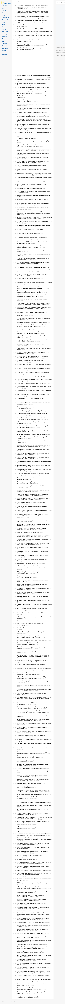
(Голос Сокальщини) (21, 158)
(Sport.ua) (45, 112)
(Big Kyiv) (19, 450)
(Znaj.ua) (24, 442)
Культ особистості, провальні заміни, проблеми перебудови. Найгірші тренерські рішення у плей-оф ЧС (33, 707)
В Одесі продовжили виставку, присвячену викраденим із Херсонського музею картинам (32, 137)
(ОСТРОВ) (43, 637)
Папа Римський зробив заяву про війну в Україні (30, 383)
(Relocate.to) (30, 521)
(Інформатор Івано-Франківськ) (24, 857)
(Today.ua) (19, 366)
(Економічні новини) (26, 540)
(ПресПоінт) (44, 888)
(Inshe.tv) (47, 304)
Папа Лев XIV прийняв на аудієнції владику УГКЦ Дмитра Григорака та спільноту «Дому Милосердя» (32, 494)
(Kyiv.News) (19, 977)
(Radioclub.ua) (20, 745)
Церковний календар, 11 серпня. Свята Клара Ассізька (32, 322)
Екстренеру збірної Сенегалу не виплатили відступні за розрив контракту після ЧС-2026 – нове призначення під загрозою (34, 655)
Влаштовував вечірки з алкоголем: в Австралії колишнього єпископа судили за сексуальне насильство (33, 268)
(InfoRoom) (31, 602)
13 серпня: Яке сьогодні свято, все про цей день (30, 278)
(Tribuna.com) (42, 247)
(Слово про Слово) (27, 423)
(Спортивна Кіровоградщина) (42, 116)
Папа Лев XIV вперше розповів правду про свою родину (32, 627)
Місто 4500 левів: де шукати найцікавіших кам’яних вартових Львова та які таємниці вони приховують (33, 76)
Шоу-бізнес (5, 31)
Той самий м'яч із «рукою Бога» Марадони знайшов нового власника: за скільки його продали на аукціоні (33, 17)
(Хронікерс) (26, 186)
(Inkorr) (22, 337)
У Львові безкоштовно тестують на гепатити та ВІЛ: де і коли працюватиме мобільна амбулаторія (33, 677)
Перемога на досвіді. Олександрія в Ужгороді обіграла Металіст (34, 221)
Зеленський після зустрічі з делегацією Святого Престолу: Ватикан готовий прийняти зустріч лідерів (33, 908)
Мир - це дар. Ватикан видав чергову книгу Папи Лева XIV (33, 809)
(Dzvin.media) (25, 315)
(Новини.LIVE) (29, 41)
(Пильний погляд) (46, 863)
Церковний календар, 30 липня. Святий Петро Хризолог (32, 640)
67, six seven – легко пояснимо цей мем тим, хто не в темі (32, 547)
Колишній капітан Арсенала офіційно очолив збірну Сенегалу (33, 153)
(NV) (26, 37)
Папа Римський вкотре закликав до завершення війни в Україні (34, 386)
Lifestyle (4, 43)
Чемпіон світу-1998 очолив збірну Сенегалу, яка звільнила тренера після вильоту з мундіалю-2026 (33, 162)
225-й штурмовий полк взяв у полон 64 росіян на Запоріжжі (33, 882)
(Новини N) (22, 197)
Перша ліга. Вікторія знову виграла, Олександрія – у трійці (33, 141)
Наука (3, 22)
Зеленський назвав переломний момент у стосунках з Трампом (34, 771)
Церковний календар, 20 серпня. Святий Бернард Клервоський (34, 132)
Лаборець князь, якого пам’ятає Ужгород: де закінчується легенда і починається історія (33, 968)
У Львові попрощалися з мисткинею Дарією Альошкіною (32, 157)
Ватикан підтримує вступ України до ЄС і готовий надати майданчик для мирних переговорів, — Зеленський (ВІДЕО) (33, 913)
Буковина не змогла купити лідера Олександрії (30, 112)
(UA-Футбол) (43, 708)
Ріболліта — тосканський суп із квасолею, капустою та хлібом (34, 743)
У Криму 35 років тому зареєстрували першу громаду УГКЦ (33, 108)
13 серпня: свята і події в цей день (26, 271)
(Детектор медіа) (35, 467)
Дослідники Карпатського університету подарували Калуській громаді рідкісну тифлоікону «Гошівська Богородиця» (34, 834)
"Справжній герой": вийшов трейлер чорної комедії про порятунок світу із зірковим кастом (32, 673)
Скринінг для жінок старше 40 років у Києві (28, 329)
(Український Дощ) (21, 876)
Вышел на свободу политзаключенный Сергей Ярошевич (32, 551)
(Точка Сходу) (20, 840)
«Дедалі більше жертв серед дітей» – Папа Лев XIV (31, 376)
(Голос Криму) (20, 109)
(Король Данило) (40, 150)
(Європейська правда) (25, 392)
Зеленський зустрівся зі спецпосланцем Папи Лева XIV (32, 903)
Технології (5, 19)
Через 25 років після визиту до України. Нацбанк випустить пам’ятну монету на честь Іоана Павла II (33, 474)
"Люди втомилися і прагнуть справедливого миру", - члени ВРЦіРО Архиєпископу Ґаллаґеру (33, 895)
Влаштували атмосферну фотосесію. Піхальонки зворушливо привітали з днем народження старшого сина (34, 332)
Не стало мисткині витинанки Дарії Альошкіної (29, 188)
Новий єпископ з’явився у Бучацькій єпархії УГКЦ (30, 486)
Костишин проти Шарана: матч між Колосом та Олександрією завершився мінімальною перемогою (34, 980)
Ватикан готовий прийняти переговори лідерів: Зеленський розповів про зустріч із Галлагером (33, 919)
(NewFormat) (48, 377)
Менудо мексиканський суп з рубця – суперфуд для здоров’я (34, 805)
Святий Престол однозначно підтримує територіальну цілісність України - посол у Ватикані (32, 238)
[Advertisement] (32, 62)
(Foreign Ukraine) (45, 419)
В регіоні (4, 54)
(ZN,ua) (33, 101)
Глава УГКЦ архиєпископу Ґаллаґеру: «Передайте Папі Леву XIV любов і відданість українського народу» (33, 951)
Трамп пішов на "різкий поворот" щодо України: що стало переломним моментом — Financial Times (32, 661)
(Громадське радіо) (21, 633)
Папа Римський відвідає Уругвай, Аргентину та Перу (31, 502)
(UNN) (26, 26)
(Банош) (35, 968)
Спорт (4, 27)
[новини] (6, 2)
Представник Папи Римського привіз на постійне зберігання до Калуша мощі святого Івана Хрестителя (34, 874)
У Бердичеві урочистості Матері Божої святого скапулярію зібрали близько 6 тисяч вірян (33, 936)
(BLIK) (43, 18)
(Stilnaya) (43, 329)
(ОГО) (34, 737)
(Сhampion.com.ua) (27, 171)
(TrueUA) (40, 529)
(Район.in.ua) (20, 749)
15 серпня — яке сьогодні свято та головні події (30, 229)
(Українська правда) (46, 269)
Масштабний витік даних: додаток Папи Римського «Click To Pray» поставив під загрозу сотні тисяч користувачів (33, 711)
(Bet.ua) (29, 765)
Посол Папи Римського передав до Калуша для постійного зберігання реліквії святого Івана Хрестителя (33, 947)
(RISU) (37, 33)
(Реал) (45, 383)
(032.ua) (29, 704)
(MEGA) (48, 835)
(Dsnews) (19, 387)
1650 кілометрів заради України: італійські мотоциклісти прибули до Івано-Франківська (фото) (32, 295)
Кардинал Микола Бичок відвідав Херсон (28, 831)
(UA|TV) (25, 8)
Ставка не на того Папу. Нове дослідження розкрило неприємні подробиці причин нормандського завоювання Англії (34, 308)
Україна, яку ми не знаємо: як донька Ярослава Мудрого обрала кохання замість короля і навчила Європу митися (32, 11)
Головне (4, 5)
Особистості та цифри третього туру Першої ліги (30, 344)
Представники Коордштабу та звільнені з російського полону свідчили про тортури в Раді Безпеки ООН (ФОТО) (33, 303)
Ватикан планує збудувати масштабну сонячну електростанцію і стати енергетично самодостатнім (34, 32)
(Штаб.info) (25, 880)
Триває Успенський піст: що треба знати (28, 532)
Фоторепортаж (6, 38)
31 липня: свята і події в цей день (26, 621)
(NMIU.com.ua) (25, 926)
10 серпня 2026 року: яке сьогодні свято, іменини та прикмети (33, 364)
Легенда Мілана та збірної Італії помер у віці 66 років (31, 612)
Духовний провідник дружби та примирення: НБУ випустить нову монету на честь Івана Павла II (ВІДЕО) (33, 445)
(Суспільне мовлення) (37, 93)
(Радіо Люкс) (20, 14)
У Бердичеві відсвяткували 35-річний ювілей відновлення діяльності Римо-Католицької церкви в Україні (32, 515)
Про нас (57, 48)
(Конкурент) (38, 544)
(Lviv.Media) (23, 319)
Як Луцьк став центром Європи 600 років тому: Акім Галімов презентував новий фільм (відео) (33, 544)
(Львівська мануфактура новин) (32, 341)
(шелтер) (19, 686)
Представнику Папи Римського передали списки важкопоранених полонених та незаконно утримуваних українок (34, 838)
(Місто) (41, 146)
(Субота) (32, 353)
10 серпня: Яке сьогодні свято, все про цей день (30, 360)
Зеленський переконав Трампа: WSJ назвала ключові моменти (34, 685)
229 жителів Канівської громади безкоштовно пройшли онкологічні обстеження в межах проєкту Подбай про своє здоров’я (33, 314)
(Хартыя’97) (42, 182)
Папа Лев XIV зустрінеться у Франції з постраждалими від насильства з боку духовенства (33, 454)
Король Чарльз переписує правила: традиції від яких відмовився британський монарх (31, 564)
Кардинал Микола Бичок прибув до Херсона (29, 783)
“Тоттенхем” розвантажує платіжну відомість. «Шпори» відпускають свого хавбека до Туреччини (32, 21)
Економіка (5, 12)
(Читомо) (45, 188)
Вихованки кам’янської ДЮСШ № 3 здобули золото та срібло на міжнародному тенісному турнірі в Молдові (33, 863)
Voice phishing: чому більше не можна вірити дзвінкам (31, 632)
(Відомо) (34, 787)
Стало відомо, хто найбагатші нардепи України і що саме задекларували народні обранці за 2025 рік (32, 636)
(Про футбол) (43, 22)
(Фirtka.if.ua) (32, 741)
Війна (3, 8)
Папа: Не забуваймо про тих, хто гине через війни (30, 944)
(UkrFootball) (39, 85)
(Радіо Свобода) (42, 326)
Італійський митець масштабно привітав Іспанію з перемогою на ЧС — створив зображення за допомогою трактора (34, 801)
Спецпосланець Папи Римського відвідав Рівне (30, 933)
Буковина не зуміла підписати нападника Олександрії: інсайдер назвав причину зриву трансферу (34, 115)
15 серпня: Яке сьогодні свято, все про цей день (30, 233)
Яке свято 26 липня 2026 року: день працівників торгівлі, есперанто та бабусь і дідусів (32, 736)
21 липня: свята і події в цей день (26, 859)
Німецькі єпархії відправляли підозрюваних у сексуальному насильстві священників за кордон (33, 535)
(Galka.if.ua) (26, 853)
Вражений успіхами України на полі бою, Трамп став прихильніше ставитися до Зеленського (31, 665)
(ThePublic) (41, 666)
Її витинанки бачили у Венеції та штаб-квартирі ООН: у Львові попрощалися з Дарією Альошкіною (34, 149)
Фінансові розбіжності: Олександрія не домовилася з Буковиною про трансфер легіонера (31, 84)
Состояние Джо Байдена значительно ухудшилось (31, 398)
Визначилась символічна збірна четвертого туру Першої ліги (33, 199)
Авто (3, 24)
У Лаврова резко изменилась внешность (28, 181)
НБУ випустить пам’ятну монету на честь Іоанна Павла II (32, 299)
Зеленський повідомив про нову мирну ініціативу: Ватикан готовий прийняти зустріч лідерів (33, 844)
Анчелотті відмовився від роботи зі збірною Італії (30, 768)
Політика (4, 10)
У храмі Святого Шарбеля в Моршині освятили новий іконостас (34, 747)
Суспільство (5, 17)
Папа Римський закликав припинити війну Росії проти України (33, 372)
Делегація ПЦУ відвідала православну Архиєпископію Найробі (34, 723)
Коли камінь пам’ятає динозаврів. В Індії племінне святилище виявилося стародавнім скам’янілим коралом (33, 287)
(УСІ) (36, 814)
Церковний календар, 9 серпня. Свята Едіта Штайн (31, 411)
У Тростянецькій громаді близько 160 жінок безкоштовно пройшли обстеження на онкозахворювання (32, 887)
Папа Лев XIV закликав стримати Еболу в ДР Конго (31, 28)
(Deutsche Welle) (21, 569)
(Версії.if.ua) (40, 296)
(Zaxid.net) (30, 648)
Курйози (4, 36)
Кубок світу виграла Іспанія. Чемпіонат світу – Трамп (31, 870)
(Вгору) (35, 138)
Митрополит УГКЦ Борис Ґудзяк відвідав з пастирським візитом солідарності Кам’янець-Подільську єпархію (34, 218)
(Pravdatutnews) (20, 300)
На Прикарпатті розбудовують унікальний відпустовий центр (33, 449)
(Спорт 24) (32, 431)
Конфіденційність (60, 50)
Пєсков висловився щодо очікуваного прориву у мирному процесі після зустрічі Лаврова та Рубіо (32, 756)
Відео (3, 41)
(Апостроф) (36, 45)
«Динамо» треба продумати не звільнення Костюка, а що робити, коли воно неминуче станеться (32, 246)
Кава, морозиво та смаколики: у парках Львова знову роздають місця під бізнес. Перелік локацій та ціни (34, 752)
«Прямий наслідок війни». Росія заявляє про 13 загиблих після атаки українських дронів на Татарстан (34, 325)
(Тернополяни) (20, 487)
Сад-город (5, 48)
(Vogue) (29, 209)
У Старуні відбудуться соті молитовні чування (29, 855)
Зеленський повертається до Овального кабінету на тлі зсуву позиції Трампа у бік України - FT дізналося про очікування (34, 698)
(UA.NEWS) (47, 29)
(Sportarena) (20, 154)
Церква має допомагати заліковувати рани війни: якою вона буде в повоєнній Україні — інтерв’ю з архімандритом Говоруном (33, 7)
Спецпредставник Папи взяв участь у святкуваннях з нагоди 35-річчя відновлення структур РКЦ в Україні (33, 972)
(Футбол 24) (44, 292)
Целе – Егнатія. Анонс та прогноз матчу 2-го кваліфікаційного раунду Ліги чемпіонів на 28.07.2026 (33, 719)
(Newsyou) (35, 483)
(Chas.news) (32, 585)
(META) (23, 105)
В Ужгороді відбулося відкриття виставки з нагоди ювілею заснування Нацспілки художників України (33, 88)
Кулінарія (4, 45)
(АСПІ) (36, 844)
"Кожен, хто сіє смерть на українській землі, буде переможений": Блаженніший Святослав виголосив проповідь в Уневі (34, 213)
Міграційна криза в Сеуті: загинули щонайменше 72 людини (33, 567)
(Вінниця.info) (36, 997)
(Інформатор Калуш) (35, 427)
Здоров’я (4, 29)
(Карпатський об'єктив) (45, 89)
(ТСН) (30, 81)
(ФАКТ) (37, 271)
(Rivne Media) (46, 933)
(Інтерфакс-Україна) (21, 235)
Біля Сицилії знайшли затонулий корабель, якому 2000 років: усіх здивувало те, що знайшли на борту (33, 263)
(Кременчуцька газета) (29, 121)
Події (3, 15)
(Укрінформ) (40, 239)
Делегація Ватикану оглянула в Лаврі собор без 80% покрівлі (33, 975)
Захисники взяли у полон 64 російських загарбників (31, 922)
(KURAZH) (30, 589)
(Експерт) (29, 284)
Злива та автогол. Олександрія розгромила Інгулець (31, 434)
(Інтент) (43, 783)
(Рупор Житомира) (27, 960)
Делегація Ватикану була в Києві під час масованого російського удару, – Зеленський (31, 900)
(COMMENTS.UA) (21, 265)
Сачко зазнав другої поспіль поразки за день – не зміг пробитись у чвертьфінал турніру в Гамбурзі (31, 291)
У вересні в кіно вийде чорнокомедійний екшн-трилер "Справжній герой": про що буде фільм (31, 529)
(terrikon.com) (26, 166)
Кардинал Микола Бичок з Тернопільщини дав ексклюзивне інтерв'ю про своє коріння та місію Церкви (33, 145)
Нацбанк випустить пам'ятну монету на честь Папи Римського (34, 461)
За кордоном (6, 34)
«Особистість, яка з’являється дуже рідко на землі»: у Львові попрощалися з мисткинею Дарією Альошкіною (34, 174)
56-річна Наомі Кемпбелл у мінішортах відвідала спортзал (33, 794)
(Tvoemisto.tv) (42, 76)
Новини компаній (4, 51)
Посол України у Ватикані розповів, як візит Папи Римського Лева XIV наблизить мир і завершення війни (33, 418)
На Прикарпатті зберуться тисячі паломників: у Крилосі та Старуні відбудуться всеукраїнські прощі (33, 790)
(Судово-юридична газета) (23, 231)
